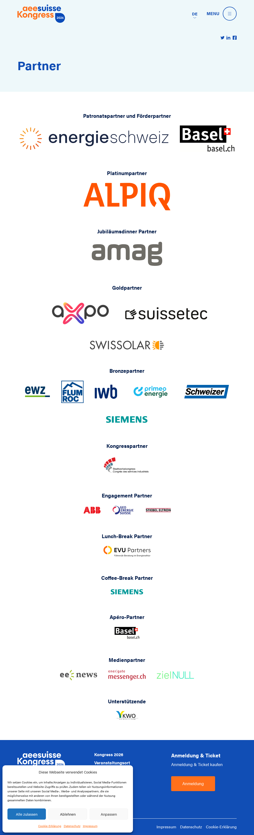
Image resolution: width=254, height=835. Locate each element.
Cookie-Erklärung (49, 826)
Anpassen (109, 814)
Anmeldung (193, 783)
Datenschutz (72, 826)
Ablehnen (68, 814)
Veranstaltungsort (112, 763)
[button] (194, 13)
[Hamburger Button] (230, 14)
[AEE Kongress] (41, 13)
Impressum (90, 826)
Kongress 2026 (108, 754)
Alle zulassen (26, 814)
